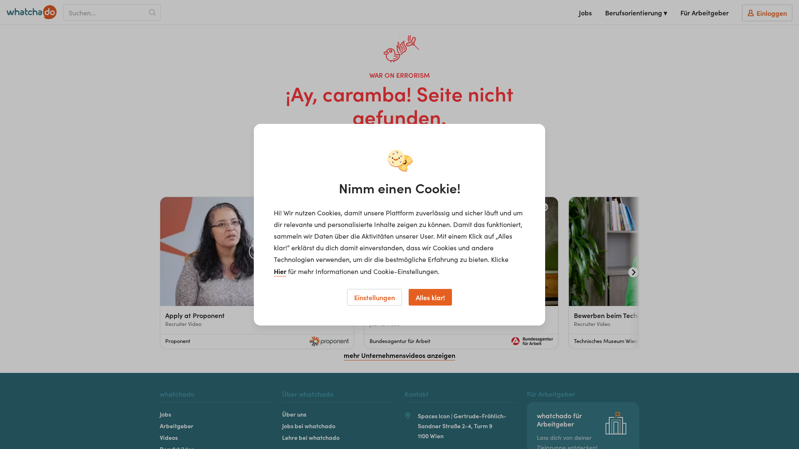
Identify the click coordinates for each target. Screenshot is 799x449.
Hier (280, 271)
